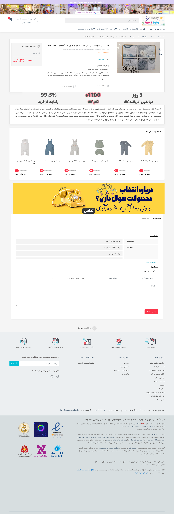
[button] (12, 19)
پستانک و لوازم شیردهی (156, 370)
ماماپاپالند (154, 434)
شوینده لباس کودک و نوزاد (155, 392)
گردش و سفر (160, 378)
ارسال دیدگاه (151, 311)
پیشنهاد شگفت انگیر (157, 363)
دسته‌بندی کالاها (156, 29)
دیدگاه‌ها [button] (145, 218)
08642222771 (100, 410)
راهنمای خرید (101, 29)
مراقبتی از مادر (141, 426)
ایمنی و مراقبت (159, 367)
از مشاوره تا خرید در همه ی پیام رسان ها (87, 2)
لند (140, 424)
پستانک (105, 437)
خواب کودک (160, 389)
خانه (141, 29)
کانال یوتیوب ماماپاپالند (85, 470)
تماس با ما (122, 29)
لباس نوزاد (101, 59)
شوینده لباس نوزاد (119, 440)
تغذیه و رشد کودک (158, 374)
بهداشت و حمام (159, 381)
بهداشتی (150, 426)
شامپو (108, 440)
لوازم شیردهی (96, 437)
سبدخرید (133, 29)
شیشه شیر (113, 437)
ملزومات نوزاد (103, 448)
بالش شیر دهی (152, 440)
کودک (128, 426)
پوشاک (162, 385)
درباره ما (112, 29)
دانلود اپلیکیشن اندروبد (86, 363)
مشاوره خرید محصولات (85, 29)
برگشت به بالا (85, 328)
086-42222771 (26, 23)
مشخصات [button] (157, 218)
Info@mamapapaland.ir (69, 410)
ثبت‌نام (14, 363)
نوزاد (133, 426)
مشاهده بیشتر (150, 262)
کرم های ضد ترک (136, 440)
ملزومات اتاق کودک (158, 396)
